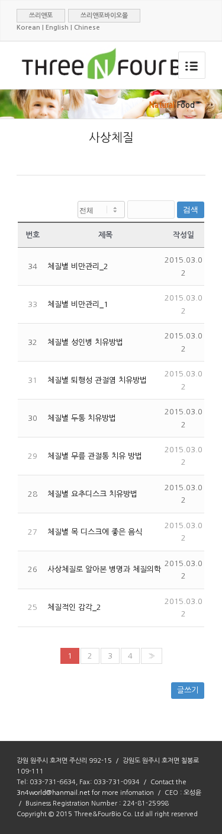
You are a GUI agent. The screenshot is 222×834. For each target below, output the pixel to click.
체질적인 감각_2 (74, 607)
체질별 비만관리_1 (77, 304)
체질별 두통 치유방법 (81, 418)
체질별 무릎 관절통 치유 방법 (94, 456)
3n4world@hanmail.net (53, 793)
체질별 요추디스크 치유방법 (92, 494)
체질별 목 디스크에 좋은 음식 (94, 532)
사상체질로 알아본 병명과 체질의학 (104, 569)
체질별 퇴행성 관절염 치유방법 (97, 380)
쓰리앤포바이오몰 (104, 15)
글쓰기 (187, 690)
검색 (190, 209)
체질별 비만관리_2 (77, 266)
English (57, 27)
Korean (28, 27)
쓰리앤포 (41, 15)
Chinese (87, 27)
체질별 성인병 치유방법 (85, 342)
